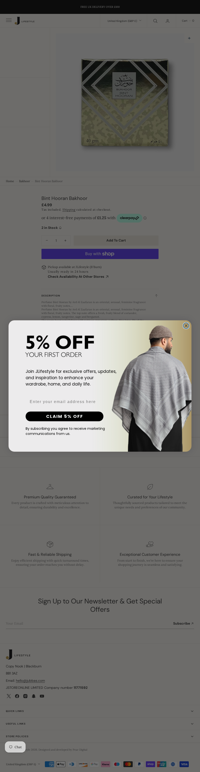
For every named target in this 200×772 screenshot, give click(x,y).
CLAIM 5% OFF (64, 416)
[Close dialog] (186, 326)
